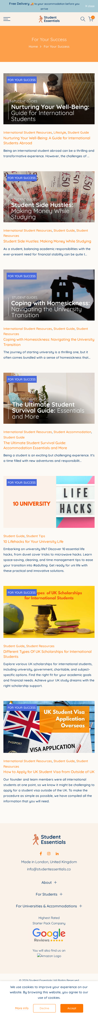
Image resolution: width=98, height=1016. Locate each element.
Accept (71, 1008)
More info (21, 1008)
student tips (35, 536)
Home (33, 46)
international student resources (27, 132)
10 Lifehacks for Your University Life (33, 541)
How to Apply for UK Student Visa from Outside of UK (49, 771)
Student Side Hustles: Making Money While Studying (47, 241)
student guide (78, 132)
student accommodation (72, 432)
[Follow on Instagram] (48, 853)
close (91, 6)
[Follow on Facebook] (41, 853)
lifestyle (60, 132)
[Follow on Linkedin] (57, 853)
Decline (44, 1008)
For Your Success (22, 80)
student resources (40, 646)
